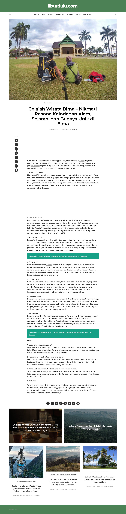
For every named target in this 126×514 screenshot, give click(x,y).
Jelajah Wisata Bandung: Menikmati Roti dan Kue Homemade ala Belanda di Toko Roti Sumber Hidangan (35, 427)
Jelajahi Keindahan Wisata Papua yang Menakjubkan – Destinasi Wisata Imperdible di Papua (26, 488)
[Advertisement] (63, 146)
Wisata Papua (31, 481)
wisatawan (35, 166)
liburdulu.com (62, 6)
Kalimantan (60, 14)
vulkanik (49, 265)
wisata (81, 161)
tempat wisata (47, 168)
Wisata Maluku (105, 472)
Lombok (50, 14)
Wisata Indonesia (59, 103)
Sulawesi (70, 14)
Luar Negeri (87, 14)
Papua (78, 14)
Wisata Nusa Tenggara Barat (73, 103)
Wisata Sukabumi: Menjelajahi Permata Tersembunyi (90, 427)
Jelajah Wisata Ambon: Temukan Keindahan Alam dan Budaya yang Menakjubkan (99, 479)
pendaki (82, 240)
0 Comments (73, 129)
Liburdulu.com (50, 103)
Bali (43, 14)
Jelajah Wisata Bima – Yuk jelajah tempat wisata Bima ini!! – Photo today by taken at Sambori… (63, 482)
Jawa (35, 14)
